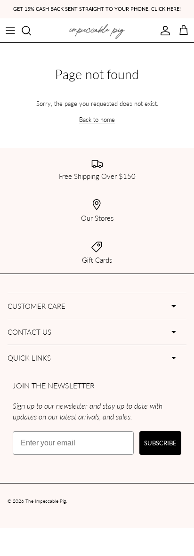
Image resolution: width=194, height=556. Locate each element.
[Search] (31, 30)
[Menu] (10, 30)
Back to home (97, 119)
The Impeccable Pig (45, 501)
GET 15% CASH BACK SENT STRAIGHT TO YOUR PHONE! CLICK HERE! (97, 8)
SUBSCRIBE (160, 442)
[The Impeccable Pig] (97, 31)
